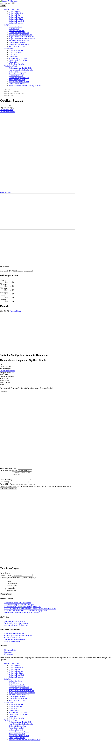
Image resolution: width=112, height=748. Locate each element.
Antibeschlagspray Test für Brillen (20, 68)
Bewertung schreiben (7, 112)
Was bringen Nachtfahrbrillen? (14, 639)
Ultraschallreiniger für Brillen (19, 33)
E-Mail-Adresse (6, 575)
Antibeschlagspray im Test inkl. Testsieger (18, 605)
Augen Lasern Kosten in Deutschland (22, 39)
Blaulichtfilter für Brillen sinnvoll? (20, 35)
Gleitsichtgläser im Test (17, 42)
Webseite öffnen (15, 311)
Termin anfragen (6, 594)
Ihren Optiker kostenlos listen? (14, 621)
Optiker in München (16, 13)
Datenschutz (8, 654)
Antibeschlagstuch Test (17, 80)
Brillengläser (8, 48)
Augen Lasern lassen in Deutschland (21, 37)
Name (2, 573)
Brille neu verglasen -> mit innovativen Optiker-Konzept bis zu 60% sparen (30, 609)
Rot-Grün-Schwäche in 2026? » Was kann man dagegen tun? (25, 611)
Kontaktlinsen (11, 590)
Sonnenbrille (11, 588)
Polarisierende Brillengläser (18, 60)
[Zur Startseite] (9, 1)
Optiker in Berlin (14, 11)
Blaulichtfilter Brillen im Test (19, 82)
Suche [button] (3, 5)
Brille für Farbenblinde (16, 31)
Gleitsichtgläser (14, 56)
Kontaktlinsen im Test (16, 74)
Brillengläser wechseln (16, 50)
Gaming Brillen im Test (17, 84)
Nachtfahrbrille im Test (17, 46)
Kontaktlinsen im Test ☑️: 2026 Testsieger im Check (22, 607)
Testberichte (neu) (10, 66)
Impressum (8, 652)
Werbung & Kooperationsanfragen (16, 623)
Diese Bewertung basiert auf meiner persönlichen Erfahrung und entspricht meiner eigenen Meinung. (35, 486)
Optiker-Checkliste (15, 27)
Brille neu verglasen (16, 52)
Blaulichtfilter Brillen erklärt (14, 634)
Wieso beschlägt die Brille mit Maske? (17, 603)
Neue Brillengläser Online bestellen (21, 70)
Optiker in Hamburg (16, 17)
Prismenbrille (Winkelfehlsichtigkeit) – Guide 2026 (21, 613)
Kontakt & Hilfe (10, 650)
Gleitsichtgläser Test (16, 76)
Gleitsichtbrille (12, 584)
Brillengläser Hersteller (17, 64)
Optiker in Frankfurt (16, 19)
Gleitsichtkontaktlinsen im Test (19, 44)
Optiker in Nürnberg (16, 23)
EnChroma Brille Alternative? (19, 40)
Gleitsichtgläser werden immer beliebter (18, 635)
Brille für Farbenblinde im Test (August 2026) (24, 86)
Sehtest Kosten (14, 29)
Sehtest (9, 581)
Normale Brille (12, 586)
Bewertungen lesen (6, 110)
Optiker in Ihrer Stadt (11, 9)
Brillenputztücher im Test (17, 72)
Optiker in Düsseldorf (16, 21)
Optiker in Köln (14, 15)
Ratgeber (7, 25)
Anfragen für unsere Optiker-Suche (16, 625)
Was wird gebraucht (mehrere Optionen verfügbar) (18, 577)
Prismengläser (13, 62)
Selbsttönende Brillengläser (18, 58)
